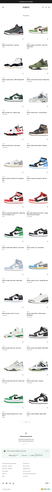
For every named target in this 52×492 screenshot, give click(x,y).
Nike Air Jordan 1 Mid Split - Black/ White (36, 413)
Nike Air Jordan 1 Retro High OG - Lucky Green (13, 247)
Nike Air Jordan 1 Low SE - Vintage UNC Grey (37, 280)
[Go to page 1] (22, 422)
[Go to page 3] (29, 422)
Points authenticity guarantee (9, 463)
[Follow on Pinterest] (10, 483)
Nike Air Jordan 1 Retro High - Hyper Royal (12, 280)
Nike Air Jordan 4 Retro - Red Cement (11, 145)
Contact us (25, 476)
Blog (3, 476)
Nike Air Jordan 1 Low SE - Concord (10, 313)
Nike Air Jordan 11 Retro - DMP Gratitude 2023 (13, 79)
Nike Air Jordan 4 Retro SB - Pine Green (11, 348)
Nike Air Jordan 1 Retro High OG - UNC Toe (37, 178)
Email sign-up (26, 463)
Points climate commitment (29, 473)
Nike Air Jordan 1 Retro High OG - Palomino (37, 145)
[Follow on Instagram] (6, 483)
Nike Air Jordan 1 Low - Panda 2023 (35, 247)
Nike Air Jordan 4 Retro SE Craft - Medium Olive (38, 79)
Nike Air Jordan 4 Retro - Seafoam (35, 381)
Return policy (26, 466)
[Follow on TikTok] (13, 483)
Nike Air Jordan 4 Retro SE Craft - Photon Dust (13, 381)
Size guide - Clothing (7, 466)
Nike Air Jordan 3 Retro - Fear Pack (10, 45)
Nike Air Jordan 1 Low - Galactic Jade (11, 112)
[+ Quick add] (23, 39)
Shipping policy (26, 468)
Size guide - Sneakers (7, 468)
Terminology (5, 471)
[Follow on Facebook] (3, 483)
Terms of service (27, 471)
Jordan (3, 43)
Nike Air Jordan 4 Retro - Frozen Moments (37, 112)
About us (4, 473)
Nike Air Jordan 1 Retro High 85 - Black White (37, 348)
